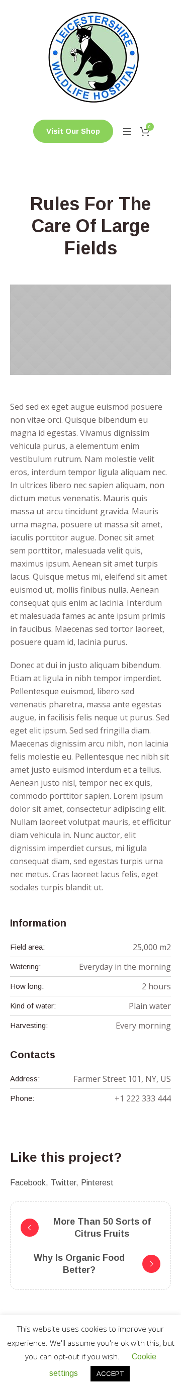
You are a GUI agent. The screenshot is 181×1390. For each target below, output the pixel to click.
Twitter (63, 1182)
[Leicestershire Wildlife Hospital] (90, 57)
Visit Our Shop (73, 131)
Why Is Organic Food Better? (79, 1264)
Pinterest (97, 1182)
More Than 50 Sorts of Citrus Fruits (102, 1228)
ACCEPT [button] (110, 1373)
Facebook (28, 1182)
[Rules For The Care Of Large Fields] (90, 330)
